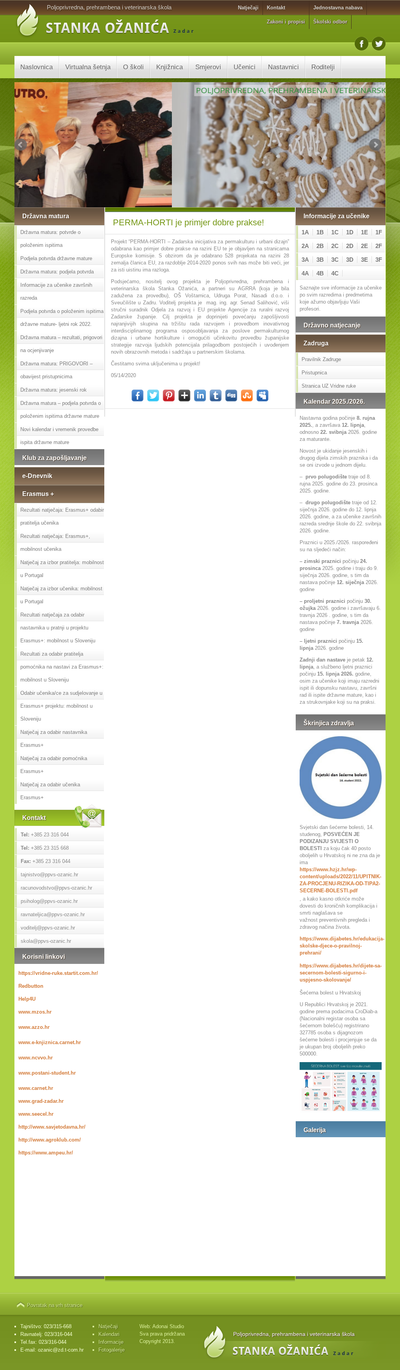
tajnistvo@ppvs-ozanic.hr (49, 874)
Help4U (27, 999)
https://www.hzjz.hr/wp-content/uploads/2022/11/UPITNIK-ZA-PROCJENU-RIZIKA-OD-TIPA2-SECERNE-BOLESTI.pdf (340, 880)
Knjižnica (169, 67)
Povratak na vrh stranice (54, 1305)
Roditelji (323, 67)
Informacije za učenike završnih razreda (56, 291)
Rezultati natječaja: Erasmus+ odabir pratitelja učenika (62, 516)
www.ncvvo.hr (35, 1058)
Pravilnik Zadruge (321, 359)
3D (350, 259)
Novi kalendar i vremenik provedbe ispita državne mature (59, 435)
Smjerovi (208, 67)
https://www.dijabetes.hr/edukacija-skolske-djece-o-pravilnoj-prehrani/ (341, 946)
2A (305, 246)
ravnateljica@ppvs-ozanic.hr (53, 914)
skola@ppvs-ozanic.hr (46, 941)
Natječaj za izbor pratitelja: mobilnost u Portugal (62, 568)
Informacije (110, 1342)
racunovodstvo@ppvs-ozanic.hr (56, 888)
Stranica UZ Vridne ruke (329, 386)
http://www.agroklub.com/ (49, 1140)
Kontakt (276, 8)
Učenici (244, 67)
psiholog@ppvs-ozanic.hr (49, 901)
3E (364, 259)
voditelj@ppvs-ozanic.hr (48, 928)
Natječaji (248, 8)
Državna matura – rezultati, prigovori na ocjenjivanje (61, 343)
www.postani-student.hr (47, 1073)
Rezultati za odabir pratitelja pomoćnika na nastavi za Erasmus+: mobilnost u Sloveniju (62, 667)
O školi (133, 67)
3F (378, 259)
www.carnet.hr (35, 1088)
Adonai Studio (168, 1326)
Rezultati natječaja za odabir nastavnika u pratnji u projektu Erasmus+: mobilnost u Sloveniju (57, 628)
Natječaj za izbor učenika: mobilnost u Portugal (61, 595)
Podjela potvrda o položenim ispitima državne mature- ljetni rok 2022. (62, 317)
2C (335, 246)
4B (320, 273)
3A (305, 259)
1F (378, 232)
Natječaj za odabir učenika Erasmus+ (50, 791)
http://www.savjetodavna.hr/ (52, 1127)
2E (364, 246)
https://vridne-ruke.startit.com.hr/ (58, 973)
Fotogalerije (111, 1350)
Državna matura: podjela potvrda (57, 272)
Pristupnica (314, 373)
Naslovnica (36, 67)
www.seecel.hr (36, 1114)
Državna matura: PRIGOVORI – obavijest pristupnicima (56, 370)
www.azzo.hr (34, 1027)
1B (320, 232)
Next (375, 144)
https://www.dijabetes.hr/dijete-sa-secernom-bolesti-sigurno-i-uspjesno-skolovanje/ (341, 973)
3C (335, 259)
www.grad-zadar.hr (41, 1101)
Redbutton (30, 986)
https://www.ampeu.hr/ (45, 1153)
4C (335, 273)
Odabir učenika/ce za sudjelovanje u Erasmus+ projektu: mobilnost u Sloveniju (61, 706)
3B (320, 259)
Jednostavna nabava (337, 8)
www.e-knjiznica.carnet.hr (49, 1042)
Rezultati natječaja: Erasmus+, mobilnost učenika (55, 542)
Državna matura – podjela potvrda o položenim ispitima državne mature (60, 409)
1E (364, 232)
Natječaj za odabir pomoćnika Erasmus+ (53, 764)
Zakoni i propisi (286, 22)
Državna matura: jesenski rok (53, 390)
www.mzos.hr (35, 1012)
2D (350, 246)
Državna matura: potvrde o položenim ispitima (50, 238)
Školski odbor (330, 22)
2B (320, 246)
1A (305, 232)
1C (335, 232)
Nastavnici (283, 67)
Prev (20, 144)
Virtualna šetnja (88, 67)
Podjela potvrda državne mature (56, 258)
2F (378, 246)
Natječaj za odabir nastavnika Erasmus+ (53, 738)
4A (305, 273)
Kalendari (109, 1334)
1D (350, 232)
